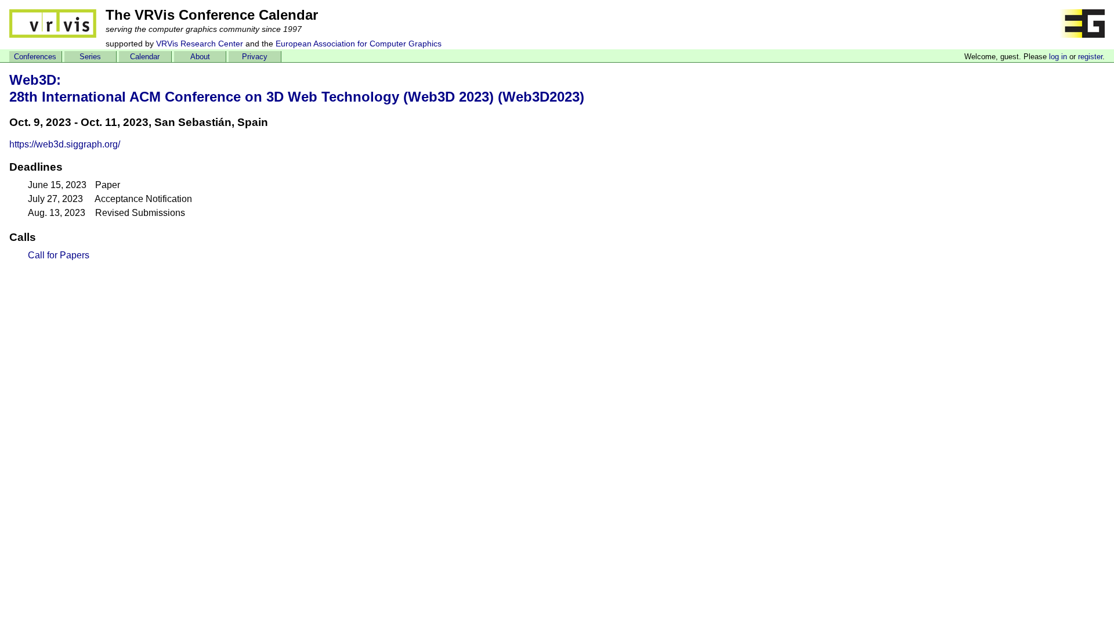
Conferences (35, 56)
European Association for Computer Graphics (359, 43)
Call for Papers (58, 255)
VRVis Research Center (199, 43)
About (200, 56)
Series (90, 56)
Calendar (145, 56)
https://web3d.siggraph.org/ (64, 144)
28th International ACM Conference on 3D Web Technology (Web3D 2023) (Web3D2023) (296, 97)
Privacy (254, 56)
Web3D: (35, 80)
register (1090, 56)
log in (1058, 56)
